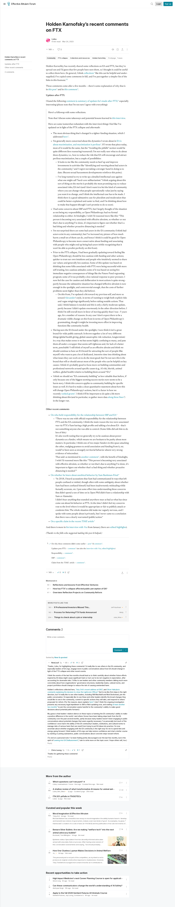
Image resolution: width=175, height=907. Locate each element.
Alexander (70, 298)
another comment (89, 457)
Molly (121, 612)
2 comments (9, 72)
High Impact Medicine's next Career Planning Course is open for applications (89, 878)
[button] (49, 662)
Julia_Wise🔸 (118, 617)
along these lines (116, 397)
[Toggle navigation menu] (4, 4)
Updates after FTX (12, 64)
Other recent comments (14, 67)
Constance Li (79, 895)
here (65, 137)
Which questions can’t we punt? (68, 782)
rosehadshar (62, 784)
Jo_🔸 (55, 853)
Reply (50, 743)
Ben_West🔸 (62, 791)
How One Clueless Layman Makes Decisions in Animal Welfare (82, 850)
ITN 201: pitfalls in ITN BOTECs (67, 796)
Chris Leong (56, 750)
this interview (118, 118)
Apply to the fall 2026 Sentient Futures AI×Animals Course (80, 893)
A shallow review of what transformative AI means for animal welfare (85, 789)
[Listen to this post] (113, 49)
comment (98, 544)
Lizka (54, 39)
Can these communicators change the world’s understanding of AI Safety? (87, 885)
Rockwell (56, 835)
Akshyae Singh (58, 888)
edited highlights (108, 549)
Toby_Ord (56, 816)
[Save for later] (118, 49)
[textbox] (87, 642)
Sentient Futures (59, 895)
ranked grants (68, 394)
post (89, 544)
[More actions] (127, 49)
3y (61, 663)
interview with (93, 549)
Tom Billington (65, 835)
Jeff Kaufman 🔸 (117, 607)
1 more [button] (119, 58)
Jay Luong (69, 895)
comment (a (92, 101)
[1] (67, 79)
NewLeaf (55, 663)
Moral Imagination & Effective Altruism (70, 813)
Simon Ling (57, 881)
